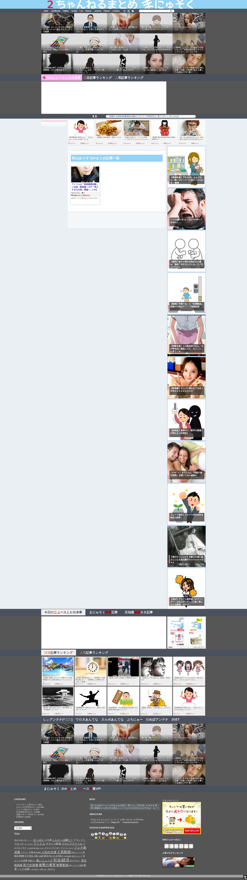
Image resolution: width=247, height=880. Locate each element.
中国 (31, 852)
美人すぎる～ (94, 198)
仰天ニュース (76, 853)
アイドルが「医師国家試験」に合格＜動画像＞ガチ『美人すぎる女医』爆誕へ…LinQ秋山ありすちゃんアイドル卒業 (85, 187)
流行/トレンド (77, 856)
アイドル (78, 198)
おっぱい (39, 839)
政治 (46, 856)
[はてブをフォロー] (176, 847)
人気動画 (64, 852)
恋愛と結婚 (38, 856)
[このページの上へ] (93, 117)
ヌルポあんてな (112, 719)
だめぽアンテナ (157, 719)
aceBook (55, 11)
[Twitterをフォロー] (166, 847)
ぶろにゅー (135, 719)
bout (88, 11)
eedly (74, 11)
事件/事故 (37, 853)
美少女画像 (30, 865)
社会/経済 (61, 860)
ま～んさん (29, 844)
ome (45, 11)
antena (97, 11)
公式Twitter (138, 820)
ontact (116, 11)
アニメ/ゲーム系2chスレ (26, 804)
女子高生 (29, 856)
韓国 (81, 865)
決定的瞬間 (67, 856)
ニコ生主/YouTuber (33, 848)
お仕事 (48, 840)
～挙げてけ (51, 869)
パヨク (42, 848)
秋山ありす (85, 198)
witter (65, 11)
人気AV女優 (49, 852)
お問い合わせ (126, 820)
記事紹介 (20, 817)
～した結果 (23, 869)
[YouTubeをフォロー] (186, 847)
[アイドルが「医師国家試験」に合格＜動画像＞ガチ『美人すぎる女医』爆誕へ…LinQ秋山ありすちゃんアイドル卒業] (85, 175)
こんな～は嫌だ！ (62, 839)
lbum (106, 11)
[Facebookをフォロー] (171, 847)
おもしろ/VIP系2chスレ (26, 807)
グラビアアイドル (72, 843)
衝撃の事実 (47, 865)
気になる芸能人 (56, 856)
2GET (175, 719)
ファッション (67, 848)
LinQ (72, 198)
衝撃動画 (62, 865)
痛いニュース (44, 860)
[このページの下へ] (96, 117)
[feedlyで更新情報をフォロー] (191, 847)
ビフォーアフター (52, 848)
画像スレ (32, 861)
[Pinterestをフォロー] (181, 847)
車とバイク (74, 865)
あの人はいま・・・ (23, 840)
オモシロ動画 (53, 843)
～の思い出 (42, 869)
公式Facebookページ (100, 822)
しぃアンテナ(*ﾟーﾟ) (58, 719)
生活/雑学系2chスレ (24, 812)
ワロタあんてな (87, 719)
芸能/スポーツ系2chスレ (81, 195)
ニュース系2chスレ (24, 809)
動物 (21, 856)
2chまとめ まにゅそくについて (105, 820)
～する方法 (34, 869)
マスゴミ (24, 852)
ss (81, 11)
